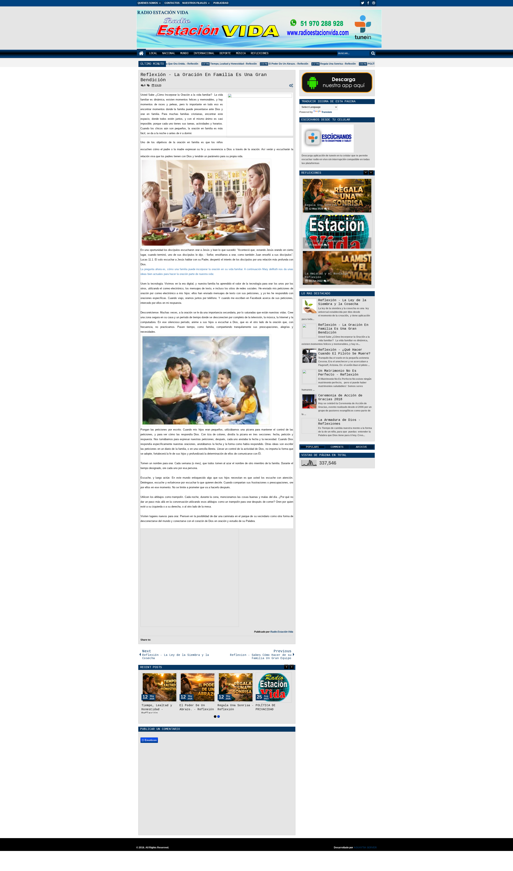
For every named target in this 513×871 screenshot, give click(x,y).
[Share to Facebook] (164, 676)
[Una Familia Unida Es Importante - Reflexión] (159, 687)
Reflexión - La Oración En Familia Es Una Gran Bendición (343, 328)
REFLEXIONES (260, 53)
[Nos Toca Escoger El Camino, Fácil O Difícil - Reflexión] (337, 268)
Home (141, 53)
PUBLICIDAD (220, 3)
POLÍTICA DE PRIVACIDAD (369, 63)
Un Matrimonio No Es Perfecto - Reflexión (338, 373)
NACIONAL (168, 53)
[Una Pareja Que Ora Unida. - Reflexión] (197, 687)
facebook (368, 3)
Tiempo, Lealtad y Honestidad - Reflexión (220, 63)
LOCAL (153, 53)
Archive (361, 447)
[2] (218, 716)
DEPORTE (225, 53)
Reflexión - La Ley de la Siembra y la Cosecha (342, 302)
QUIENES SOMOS (148, 3)
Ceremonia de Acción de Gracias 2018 (340, 397)
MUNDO (184, 53)
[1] (215, 716)
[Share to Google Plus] (173, 676)
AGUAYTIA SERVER (365, 847)
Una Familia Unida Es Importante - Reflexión (159, 709)
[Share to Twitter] (169, 676)
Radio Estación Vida (281, 631)
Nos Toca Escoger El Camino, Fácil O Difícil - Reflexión (336, 275)
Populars (312, 447)
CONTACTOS (172, 3)
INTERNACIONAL (204, 53)
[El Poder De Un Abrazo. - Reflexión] (274, 687)
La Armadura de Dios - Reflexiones (339, 422)
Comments (337, 447)
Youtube (373, 3)
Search (373, 53)
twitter (362, 3)
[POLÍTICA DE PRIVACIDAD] (337, 196)
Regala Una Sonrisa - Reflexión (324, 63)
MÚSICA (241, 53)
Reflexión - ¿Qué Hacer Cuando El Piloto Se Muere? (344, 351)
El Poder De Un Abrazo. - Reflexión (275, 63)
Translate (326, 112)
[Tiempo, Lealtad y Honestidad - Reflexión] (235, 687)
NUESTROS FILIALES (194, 3)
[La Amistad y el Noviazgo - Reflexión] (337, 232)
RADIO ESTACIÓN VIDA (162, 12)
